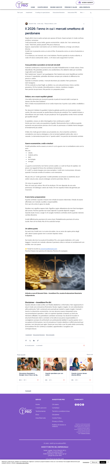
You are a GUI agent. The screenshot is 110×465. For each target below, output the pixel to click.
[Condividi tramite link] (38, 340)
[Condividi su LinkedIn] (34, 340)
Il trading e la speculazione (42, 12)
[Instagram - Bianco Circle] (76, 405)
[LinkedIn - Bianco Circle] (83, 405)
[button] (42, 7)
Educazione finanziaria (59, 12)
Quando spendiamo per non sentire (54, 374)
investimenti (29, 12)
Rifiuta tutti (94, 462)
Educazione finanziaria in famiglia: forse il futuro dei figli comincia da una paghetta (28, 374)
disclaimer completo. (85, 433)
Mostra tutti (90, 354)
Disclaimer (55, 414)
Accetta (103, 462)
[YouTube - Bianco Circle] (81, 405)
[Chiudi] (108, 462)
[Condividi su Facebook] (26, 340)
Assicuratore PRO (72, 12)
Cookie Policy (56, 418)
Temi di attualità (50, 334)
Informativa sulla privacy (22, 463)
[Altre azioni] (84, 24)
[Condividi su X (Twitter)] (30, 340)
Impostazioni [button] (86, 462)
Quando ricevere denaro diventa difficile (79, 374)
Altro (81, 12)
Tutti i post (20, 12)
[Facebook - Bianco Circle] (78, 405)
